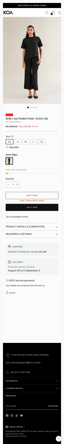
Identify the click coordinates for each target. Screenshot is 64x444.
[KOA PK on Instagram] (12, 416)
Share (12, 293)
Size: (10, 136)
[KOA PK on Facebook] (7, 416)
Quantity (10, 178)
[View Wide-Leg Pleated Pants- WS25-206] (9, 160)
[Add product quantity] (17, 185)
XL (41, 141)
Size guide (13, 147)
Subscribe (53, 406)
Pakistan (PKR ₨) (16, 427)
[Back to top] (59, 439)
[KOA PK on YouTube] (22, 416)
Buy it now (32, 207)
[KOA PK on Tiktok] (17, 416)
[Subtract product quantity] (8, 185)
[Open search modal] (47, 13)
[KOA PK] (8, 12)
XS (9, 141)
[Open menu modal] (59, 13)
